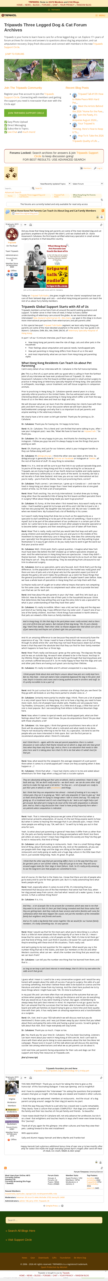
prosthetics (56, 787)
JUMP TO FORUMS (14, 53)
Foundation (65, 1257)
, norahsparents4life (44, 1193)
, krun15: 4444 (32, 1197)
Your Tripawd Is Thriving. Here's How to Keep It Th (87, 128)
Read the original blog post (26, 213)
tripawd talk (90, 431)
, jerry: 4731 (33, 1201)
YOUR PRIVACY (67, 4)
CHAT (55, 4)
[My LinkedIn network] (16, 274)
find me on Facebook (63, 458)
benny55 (12, 1095)
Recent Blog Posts (77, 87)
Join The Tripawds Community (23, 87)
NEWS (28, 4)
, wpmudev (20, 1193)
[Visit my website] (8, 274)
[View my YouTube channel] (12, 277)
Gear (33, 1257)
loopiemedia (10, 1193)
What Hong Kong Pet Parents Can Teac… (84, 196)
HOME (20, 4)
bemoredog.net (70, 1070)
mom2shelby (92, 1184)
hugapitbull (91, 1182)
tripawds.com (40, 1070)
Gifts (54, 1257)
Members (87, 168)
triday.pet (84, 1070)
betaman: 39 (21, 1197)
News (24, 1257)
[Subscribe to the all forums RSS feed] (5, 1167)
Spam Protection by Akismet (54, 1267)
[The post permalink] (25, 225)
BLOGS (36, 4)
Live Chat (12, 132)
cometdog (91, 1180)
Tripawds (12, 242)
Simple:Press (52, 1205)
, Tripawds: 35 (43, 1201)
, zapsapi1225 (30, 1193)
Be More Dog (80, 1257)
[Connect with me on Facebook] (12, 274)
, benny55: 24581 (58, 1197)
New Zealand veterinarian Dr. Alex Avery (52, 318)
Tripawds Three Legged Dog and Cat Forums (32, 196)
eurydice (90, 1178)
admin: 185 (24, 1201)
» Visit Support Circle (19, 1239)
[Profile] (12, 234)
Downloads (43, 1257)
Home (10, 196)
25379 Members (56, 2)
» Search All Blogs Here (20, 1230)
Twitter (92, 458)
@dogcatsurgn (45, 456)
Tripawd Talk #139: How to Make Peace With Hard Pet (87, 98)
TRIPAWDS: (34, 2)
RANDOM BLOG (84, 4)
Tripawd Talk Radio (59, 196)
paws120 (90, 1188)
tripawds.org (55, 1070)
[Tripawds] (9, 15)
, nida (54, 1193)
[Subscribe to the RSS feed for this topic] (103, 210)
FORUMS (46, 4)
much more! (28, 132)
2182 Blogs (73, 2)
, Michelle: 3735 (44, 1197)
